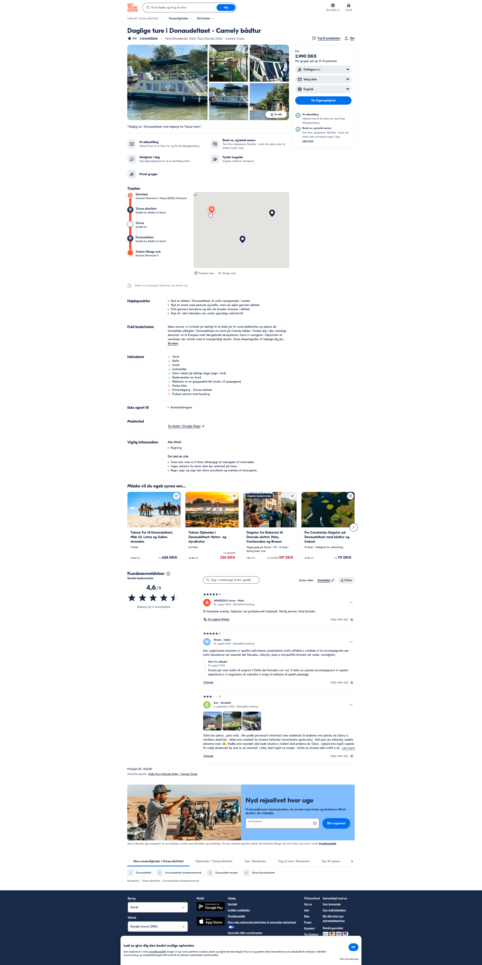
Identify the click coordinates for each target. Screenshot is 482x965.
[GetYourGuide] (132, 8)
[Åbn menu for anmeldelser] (351, 602)
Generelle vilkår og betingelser (245, 932)
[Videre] (353, 527)
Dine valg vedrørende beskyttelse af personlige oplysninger (262, 922)
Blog (306, 916)
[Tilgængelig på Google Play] (211, 907)
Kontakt (232, 904)
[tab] (158, 861)
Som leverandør (332, 904)
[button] (142, 38)
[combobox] (179, 7)
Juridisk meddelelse (239, 910)
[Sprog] (333, 5)
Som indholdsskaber (334, 910)
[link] (154, 527)
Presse (307, 922)
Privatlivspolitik (327, 843)
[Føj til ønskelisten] (176, 496)
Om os (308, 904)
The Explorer (311, 934)
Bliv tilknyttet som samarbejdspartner (334, 918)
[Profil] (349, 5)
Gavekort (309, 928)
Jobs (306, 910)
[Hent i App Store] (211, 922)
